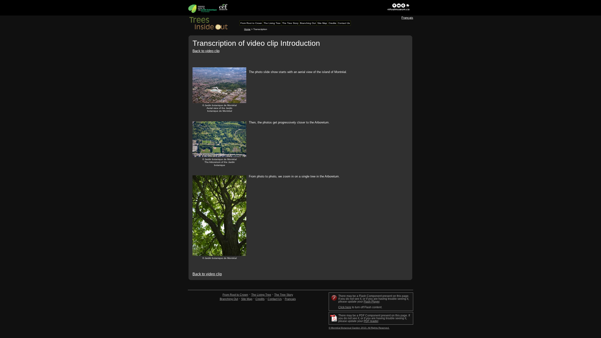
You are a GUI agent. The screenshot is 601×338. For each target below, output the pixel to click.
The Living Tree (261, 294)
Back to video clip (206, 51)
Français (407, 17)
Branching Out (229, 299)
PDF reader (371, 321)
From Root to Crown (235, 294)
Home (247, 29)
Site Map (246, 299)
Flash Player (371, 301)
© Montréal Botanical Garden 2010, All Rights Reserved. (359, 327)
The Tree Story (283, 294)
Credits (260, 299)
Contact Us (275, 299)
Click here (344, 307)
